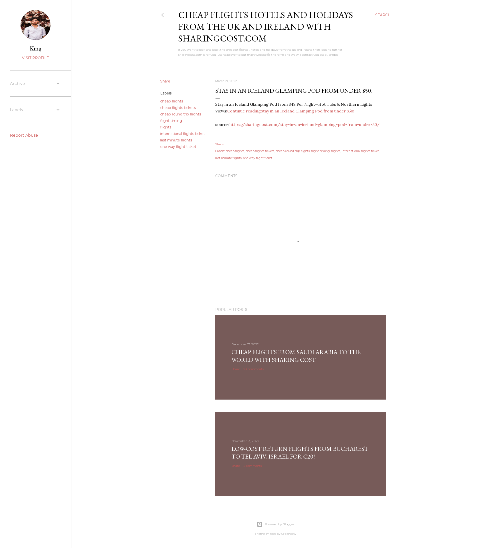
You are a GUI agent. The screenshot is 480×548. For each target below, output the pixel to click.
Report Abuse (24, 135)
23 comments (254, 369)
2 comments (253, 466)
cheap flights (171, 101)
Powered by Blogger (279, 524)
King (36, 48)
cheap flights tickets (178, 107)
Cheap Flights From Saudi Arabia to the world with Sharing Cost (296, 356)
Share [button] (165, 81)
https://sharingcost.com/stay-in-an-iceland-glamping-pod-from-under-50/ (305, 124)
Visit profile (35, 58)
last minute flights (176, 140)
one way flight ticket (178, 146)
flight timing (171, 120)
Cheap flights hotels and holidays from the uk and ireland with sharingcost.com (265, 26)
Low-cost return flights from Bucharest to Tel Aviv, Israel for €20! (300, 452)
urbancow (288, 534)
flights (165, 127)
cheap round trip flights (180, 114)
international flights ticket (182, 133)
